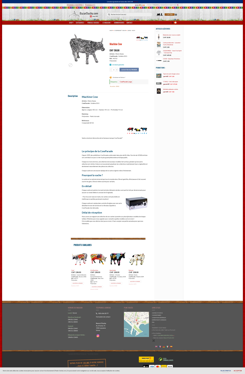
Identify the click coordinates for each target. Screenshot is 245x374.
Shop (111, 30)
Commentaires (119, 23)
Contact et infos (157, 313)
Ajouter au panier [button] (78, 284)
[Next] (145, 272)
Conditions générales (159, 317)
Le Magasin (106, 23)
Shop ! (71, 23)
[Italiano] (142, 5)
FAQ (153, 322)
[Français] (138, 5)
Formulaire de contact (103, 317)
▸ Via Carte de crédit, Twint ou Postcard (163, 330)
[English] (136, 5)
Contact (130, 23)
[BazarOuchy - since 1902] (83, 13)
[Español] (144, 5)
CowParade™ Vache (120, 30)
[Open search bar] (173, 23)
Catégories (80, 23)
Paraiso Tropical (75, 270)
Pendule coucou (93, 23)
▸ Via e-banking (156, 333)
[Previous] (70, 272)
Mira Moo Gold (114, 270)
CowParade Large (126, 82)
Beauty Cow (93, 270)
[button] (171, 14)
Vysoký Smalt (132, 270)
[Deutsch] (140, 5)
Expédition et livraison (159, 320)
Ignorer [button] (135, 1)
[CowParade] (142, 38)
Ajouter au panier (129, 70)
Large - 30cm (131, 30)
